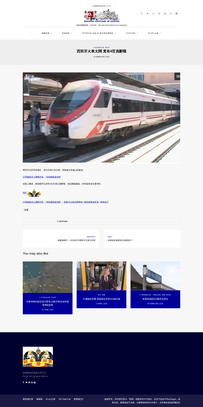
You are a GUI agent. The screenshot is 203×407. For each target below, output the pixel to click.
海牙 (99, 295)
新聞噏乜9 (78, 399)
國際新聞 (46, 33)
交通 (26, 210)
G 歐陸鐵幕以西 (98, 47)
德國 (163, 295)
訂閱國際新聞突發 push (101, 6)
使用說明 (66, 33)
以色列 (53, 297)
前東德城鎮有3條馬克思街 (155, 299)
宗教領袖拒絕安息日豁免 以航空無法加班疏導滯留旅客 (47, 303)
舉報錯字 (104, 202)
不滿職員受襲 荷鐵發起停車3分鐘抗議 (101, 299)
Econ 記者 (153, 33)
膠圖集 (39, 399)
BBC (25, 193)
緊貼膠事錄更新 (91, 202)
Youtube (131, 33)
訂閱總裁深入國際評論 (33, 177)
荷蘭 (103, 295)
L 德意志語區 (156, 295)
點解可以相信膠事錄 (73, 202)
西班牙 (107, 47)
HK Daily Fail (64, 399)
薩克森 (168, 295)
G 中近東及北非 (44, 297)
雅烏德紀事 (28, 399)
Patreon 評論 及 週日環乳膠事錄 (97, 33)
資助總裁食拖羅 (53, 177)
